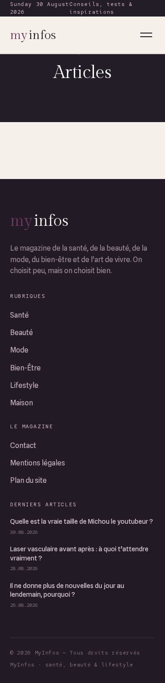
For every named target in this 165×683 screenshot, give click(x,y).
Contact (23, 445)
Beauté (21, 332)
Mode (19, 350)
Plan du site (28, 480)
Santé (19, 315)
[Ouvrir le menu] (146, 35)
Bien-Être (25, 368)
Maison (21, 402)
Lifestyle (24, 385)
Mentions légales (37, 463)
